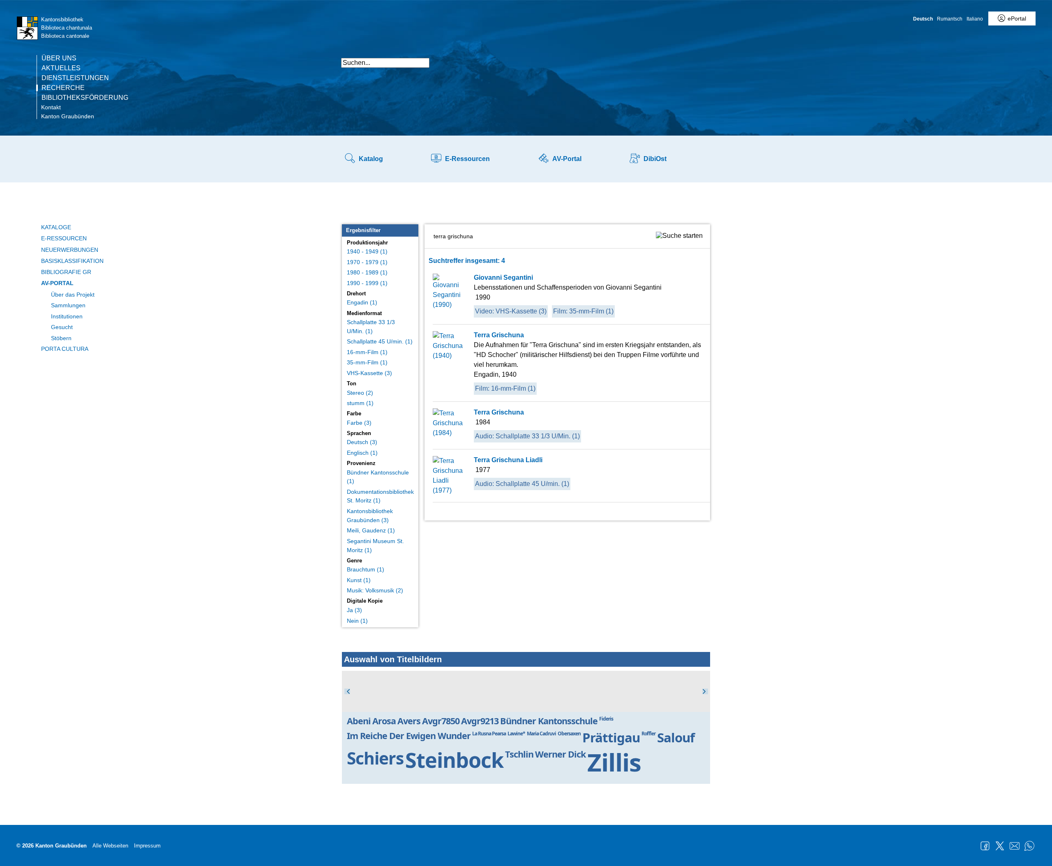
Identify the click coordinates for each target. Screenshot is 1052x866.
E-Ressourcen (64, 238)
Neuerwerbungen (69, 249)
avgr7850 (440, 721)
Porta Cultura (64, 348)
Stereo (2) (360, 392)
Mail (1014, 846)
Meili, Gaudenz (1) (371, 530)
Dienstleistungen (75, 78)
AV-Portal (57, 283)
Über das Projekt (73, 294)
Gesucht (62, 327)
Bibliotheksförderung (85, 97)
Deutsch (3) (362, 442)
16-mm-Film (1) (367, 352)
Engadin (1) (362, 302)
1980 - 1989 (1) (367, 272)
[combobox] (385, 63)
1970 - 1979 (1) (367, 262)
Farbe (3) (359, 422)
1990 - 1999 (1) (367, 283)
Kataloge (56, 227)
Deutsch (923, 19)
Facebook (985, 846)
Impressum (147, 846)
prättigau (611, 737)
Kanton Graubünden (67, 116)
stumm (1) (360, 403)
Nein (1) (357, 620)
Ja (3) (354, 610)
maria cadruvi (541, 733)
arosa (384, 721)
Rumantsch (949, 19)
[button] (702, 58)
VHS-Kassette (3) (369, 373)
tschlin (519, 754)
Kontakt (51, 107)
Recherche (63, 88)
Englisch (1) (362, 452)
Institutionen (67, 316)
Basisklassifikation (72, 261)
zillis (614, 762)
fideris (606, 718)
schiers (375, 757)
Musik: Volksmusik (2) (375, 590)
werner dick (560, 754)
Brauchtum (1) (365, 569)
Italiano (975, 19)
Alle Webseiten (110, 846)
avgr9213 (479, 721)
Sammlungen (68, 305)
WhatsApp (1029, 846)
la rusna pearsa (489, 733)
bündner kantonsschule (549, 721)
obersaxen (569, 733)
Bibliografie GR (66, 272)
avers (408, 721)
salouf (675, 737)
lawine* (516, 733)
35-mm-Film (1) (367, 362)
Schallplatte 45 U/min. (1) (380, 341)
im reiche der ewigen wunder (409, 736)
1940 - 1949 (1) (367, 251)
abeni (359, 721)
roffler (648, 733)
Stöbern (61, 338)
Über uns (59, 58)
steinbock (454, 760)
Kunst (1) (359, 580)
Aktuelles (61, 68)
